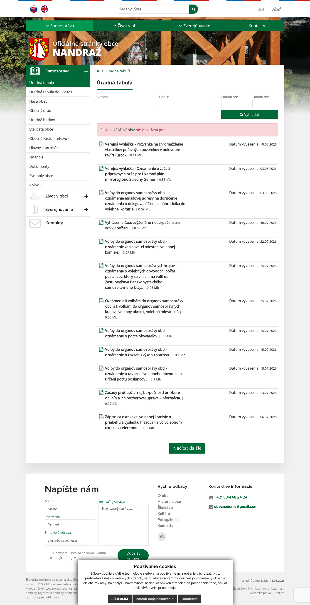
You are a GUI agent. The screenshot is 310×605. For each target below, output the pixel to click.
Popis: (164, 96)
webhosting (70, 588)
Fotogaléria (168, 520)
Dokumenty (39, 166)
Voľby (34, 185)
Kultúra (164, 514)
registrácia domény (51, 593)
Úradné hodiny (42, 119)
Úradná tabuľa (41, 82)
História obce (169, 502)
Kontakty (256, 25)
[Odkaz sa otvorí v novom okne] (162, 536)
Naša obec (38, 101)
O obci (163, 496)
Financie (36, 157)
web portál (53, 588)
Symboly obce (41, 175)
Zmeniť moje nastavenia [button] (154, 599)
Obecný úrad (40, 110)
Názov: (102, 96)
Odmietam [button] (190, 599)
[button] (59, 25)
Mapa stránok (35, 588)
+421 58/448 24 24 (231, 497)
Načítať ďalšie (187, 448)
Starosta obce (41, 129)
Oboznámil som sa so (78, 555)
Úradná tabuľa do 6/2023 (50, 91)
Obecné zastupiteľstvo (48, 138)
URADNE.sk (122, 129)
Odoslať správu (133, 556)
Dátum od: (229, 96)
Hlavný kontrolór (43, 147)
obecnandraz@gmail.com (235, 507)
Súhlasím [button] (119, 599)
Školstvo (165, 508)
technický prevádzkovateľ (43, 597)
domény (31, 593)
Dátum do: (260, 96)
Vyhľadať (251, 114)
